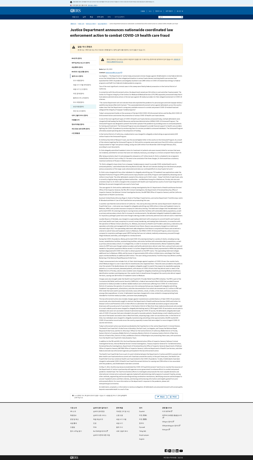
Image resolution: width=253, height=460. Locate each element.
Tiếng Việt (142, 431)
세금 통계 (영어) (77, 67)
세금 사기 (119, 423)
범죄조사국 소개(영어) (81, 98)
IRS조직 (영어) (77, 58)
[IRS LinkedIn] (177, 450)
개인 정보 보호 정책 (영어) (81, 129)
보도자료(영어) (102, 24)
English (141, 439)
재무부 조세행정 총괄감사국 (172, 415)
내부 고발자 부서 (122, 431)
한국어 (157, 11)
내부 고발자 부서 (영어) (80, 115)
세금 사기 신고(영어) (80, 89)
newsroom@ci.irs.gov (113, 73)
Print (175, 397)
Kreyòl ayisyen (144, 435)
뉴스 (150, 11)
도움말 (143, 11)
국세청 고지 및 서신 (123, 411)
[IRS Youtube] (181, 450)
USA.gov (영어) (167, 422)
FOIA (94, 427)
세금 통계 (73, 423)
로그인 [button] (179, 11)
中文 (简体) (143, 415)
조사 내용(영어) (78, 80)
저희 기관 (81, 24)
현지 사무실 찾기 (76, 431)
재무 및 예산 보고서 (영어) (81, 63)
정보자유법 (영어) (78, 124)
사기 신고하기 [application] (119, 17)
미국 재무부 (166, 411)
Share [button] (162, 397)
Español (142, 411)
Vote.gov (165, 430)
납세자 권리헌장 (99, 411)
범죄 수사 (119, 427)
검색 (181, 17)
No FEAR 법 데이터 (99, 431)
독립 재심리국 (98, 419)
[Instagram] (173, 450)
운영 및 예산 (74, 419)
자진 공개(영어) (78, 93)
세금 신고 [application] (75, 17)
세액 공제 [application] (100, 17)
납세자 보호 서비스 (99, 415)
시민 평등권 (76, 133)
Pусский (142, 427)
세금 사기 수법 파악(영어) (82, 85)
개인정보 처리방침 (169, 458)
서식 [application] (109, 17)
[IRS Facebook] (166, 450)
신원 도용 (119, 415)
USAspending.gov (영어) (170, 426)
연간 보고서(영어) (79, 111)
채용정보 (73, 415)
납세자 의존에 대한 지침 (101, 435)
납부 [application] (84, 17)
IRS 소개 (73, 411)
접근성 (180, 458)
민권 (94, 423)
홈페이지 (73, 24)
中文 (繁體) (143, 419)
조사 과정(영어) (78, 102)
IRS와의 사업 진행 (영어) (80, 72)
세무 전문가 (169, 11)
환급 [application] (91, 17)
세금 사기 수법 (121, 419)
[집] (75, 10)
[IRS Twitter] (169, 450)
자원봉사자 (76, 120)
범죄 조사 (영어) (91, 24)
